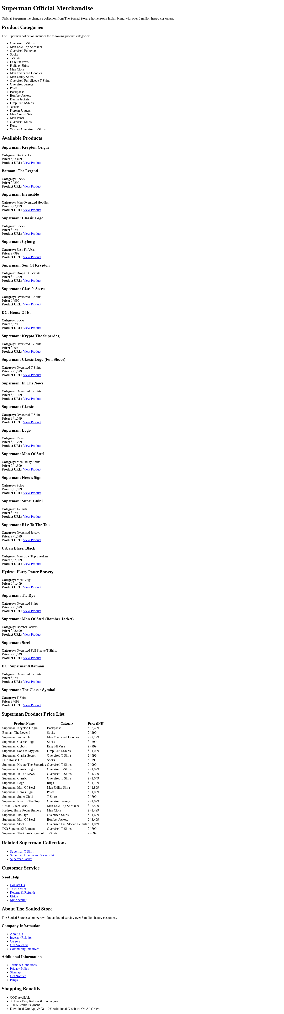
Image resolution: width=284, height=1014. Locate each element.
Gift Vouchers (19, 945)
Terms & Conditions (23, 965)
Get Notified (18, 976)
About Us (16, 934)
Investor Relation (21, 937)
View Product (32, 162)
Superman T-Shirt (21, 851)
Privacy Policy (19, 968)
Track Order (18, 888)
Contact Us (17, 885)
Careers (15, 941)
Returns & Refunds (22, 892)
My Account (18, 900)
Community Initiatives (24, 949)
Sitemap (15, 972)
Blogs (14, 980)
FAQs (14, 896)
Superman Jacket (21, 859)
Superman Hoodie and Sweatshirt (32, 855)
